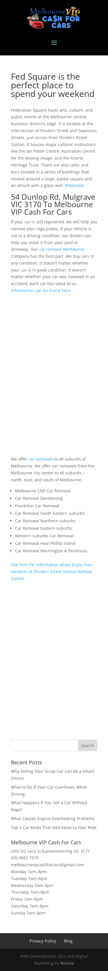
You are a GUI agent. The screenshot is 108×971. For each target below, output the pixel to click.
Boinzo (67, 963)
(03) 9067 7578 (25, 857)
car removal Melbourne (61, 249)
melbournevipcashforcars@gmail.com (47, 864)
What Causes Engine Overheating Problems (53, 818)
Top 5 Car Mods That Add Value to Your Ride (53, 827)
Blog (68, 941)
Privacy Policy (42, 941)
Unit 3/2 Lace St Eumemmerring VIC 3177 (50, 851)
